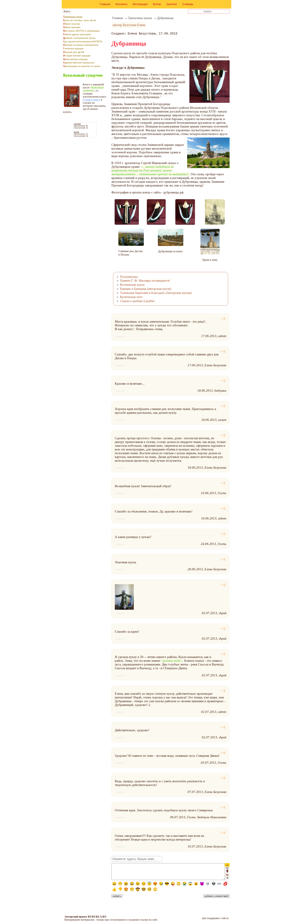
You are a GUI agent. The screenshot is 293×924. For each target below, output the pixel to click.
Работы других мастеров (77, 34)
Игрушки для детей (73, 52)
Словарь (187, 4)
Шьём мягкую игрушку (75, 59)
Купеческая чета (131, 297)
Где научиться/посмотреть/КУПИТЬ (82, 41)
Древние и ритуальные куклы (79, 38)
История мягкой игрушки (76, 55)
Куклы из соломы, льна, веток (79, 20)
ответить (120, 336)
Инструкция (140, 4)
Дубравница (165, 18)
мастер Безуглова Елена (129, 25)
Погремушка (129, 276)
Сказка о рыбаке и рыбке (137, 301)
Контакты (121, 4)
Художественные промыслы (78, 62)
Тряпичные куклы (72, 16)
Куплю (157, 4)
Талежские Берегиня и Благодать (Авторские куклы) (156, 293)
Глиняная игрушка (73, 48)
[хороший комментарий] (223, 318)
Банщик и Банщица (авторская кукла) (145, 288)
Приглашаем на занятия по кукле (81, 66)
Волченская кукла (132, 284)
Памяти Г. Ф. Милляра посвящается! (145, 280)
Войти (67, 11)
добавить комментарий (216, 896)
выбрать (117, 896)
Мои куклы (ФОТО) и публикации (81, 30)
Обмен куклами (71, 27)
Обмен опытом (71, 23)
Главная (105, 4)
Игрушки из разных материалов (80, 45)
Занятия (171, 4)
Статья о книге (91, 99)
